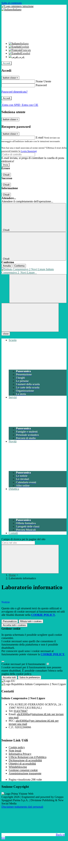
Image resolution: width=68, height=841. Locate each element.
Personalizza (10, 621)
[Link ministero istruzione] (17, 6)
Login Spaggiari (29, 151)
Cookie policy (17, 747)
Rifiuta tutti (31, 621)
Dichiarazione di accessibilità (25, 760)
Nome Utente (43, 81)
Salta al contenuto (11, 3)
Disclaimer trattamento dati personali (22, 806)
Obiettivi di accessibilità (22, 763)
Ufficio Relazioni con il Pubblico (27, 757)
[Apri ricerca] (38, 288)
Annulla (7, 265)
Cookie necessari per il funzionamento (23, 664)
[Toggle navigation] (30, 317)
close (6, 333)
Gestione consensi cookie (23, 770)
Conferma (19, 265)
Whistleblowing (18, 766)
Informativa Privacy (20, 753)
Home (12, 575)
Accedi (6, 63)
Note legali (15, 750)
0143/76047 (21, 710)
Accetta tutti (14, 625)
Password (41, 85)
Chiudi (6, 174)
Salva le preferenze (29, 677)
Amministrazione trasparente (25, 773)
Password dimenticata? (14, 91)
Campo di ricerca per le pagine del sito (23, 539)
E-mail (39, 137)
